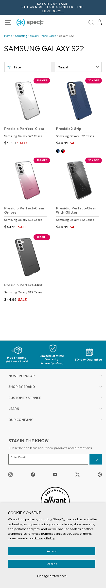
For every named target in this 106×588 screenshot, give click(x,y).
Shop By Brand (21, 386)
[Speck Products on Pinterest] (100, 474)
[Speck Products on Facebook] (33, 474)
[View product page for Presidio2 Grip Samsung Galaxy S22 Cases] (79, 112)
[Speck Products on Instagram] (10, 474)
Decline (52, 563)
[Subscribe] (95, 459)
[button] (100, 22)
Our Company (20, 419)
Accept (52, 550)
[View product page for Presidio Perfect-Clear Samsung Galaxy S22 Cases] (27, 112)
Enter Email (18, 457)
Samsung (21, 36)
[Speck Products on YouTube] (55, 474)
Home (8, 36)
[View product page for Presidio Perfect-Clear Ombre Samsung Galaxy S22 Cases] (27, 194)
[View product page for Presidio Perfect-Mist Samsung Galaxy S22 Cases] (27, 268)
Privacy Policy (45, 538)
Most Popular (21, 375)
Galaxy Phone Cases (43, 36)
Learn (13, 408)
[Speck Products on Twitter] (77, 474)
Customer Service (24, 397)
